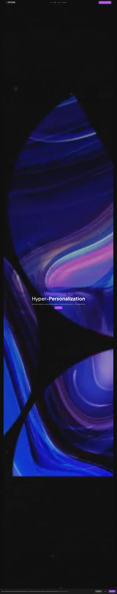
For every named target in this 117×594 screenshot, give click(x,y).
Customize (98, 591)
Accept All (112, 591)
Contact (64, 2)
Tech (59, 2)
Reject (105, 591)
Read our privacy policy (63, 591)
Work (55, 2)
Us (51, 2)
